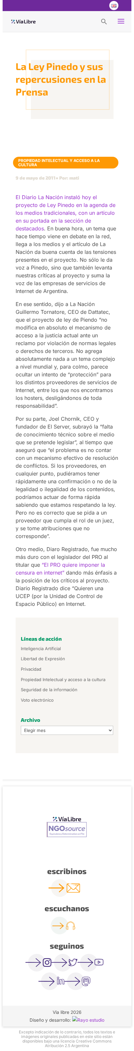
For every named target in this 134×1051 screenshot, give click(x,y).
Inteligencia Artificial (41, 648)
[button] (104, 21)
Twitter (87, 5)
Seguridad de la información (49, 689)
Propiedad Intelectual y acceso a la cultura (59, 162)
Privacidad (31, 669)
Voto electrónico (37, 700)
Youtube (100, 5)
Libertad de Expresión (43, 658)
